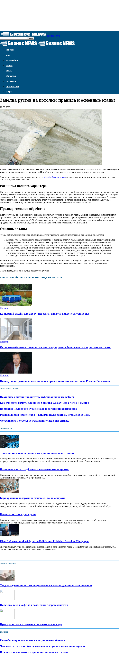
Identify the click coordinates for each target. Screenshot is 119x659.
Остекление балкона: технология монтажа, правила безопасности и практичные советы (55, 347)
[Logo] (19, 46)
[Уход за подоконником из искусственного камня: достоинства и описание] (7, 579)
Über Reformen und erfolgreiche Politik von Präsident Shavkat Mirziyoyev (44, 541)
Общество (11, 76)
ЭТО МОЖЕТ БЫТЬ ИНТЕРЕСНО (19, 277)
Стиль (9, 70)
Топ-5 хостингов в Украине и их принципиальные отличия (37, 452)
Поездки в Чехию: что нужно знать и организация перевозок (38, 408)
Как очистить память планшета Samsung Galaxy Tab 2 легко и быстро (44, 402)
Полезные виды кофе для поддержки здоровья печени (34, 604)
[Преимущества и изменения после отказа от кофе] (7, 618)
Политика (11, 81)
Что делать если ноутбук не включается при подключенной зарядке (42, 645)
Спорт (9, 91)
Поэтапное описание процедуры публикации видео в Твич (37, 396)
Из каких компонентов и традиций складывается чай (34, 651)
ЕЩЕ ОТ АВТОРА (52, 277)
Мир (8, 55)
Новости (10, 49)
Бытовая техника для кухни (18, 514)
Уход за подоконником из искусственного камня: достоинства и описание (46, 585)
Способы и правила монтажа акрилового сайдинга (32, 640)
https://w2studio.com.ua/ (55, 177)
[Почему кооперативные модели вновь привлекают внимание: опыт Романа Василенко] (16, 372)
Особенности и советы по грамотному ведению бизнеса (34, 420)
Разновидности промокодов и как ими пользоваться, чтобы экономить (45, 414)
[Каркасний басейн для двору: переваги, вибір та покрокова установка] (16, 305)
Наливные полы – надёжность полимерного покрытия (34, 469)
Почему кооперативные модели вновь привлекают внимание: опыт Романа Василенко (55, 381)
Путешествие (12, 86)
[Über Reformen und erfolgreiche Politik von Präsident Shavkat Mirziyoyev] (9, 535)
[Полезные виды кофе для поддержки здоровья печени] (7, 599)
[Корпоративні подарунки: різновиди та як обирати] (9, 492)
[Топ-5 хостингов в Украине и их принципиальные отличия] (9, 447)
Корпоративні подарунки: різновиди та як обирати (32, 497)
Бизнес (9, 65)
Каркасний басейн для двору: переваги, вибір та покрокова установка (44, 313)
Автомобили (12, 60)
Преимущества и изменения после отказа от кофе (31, 624)
